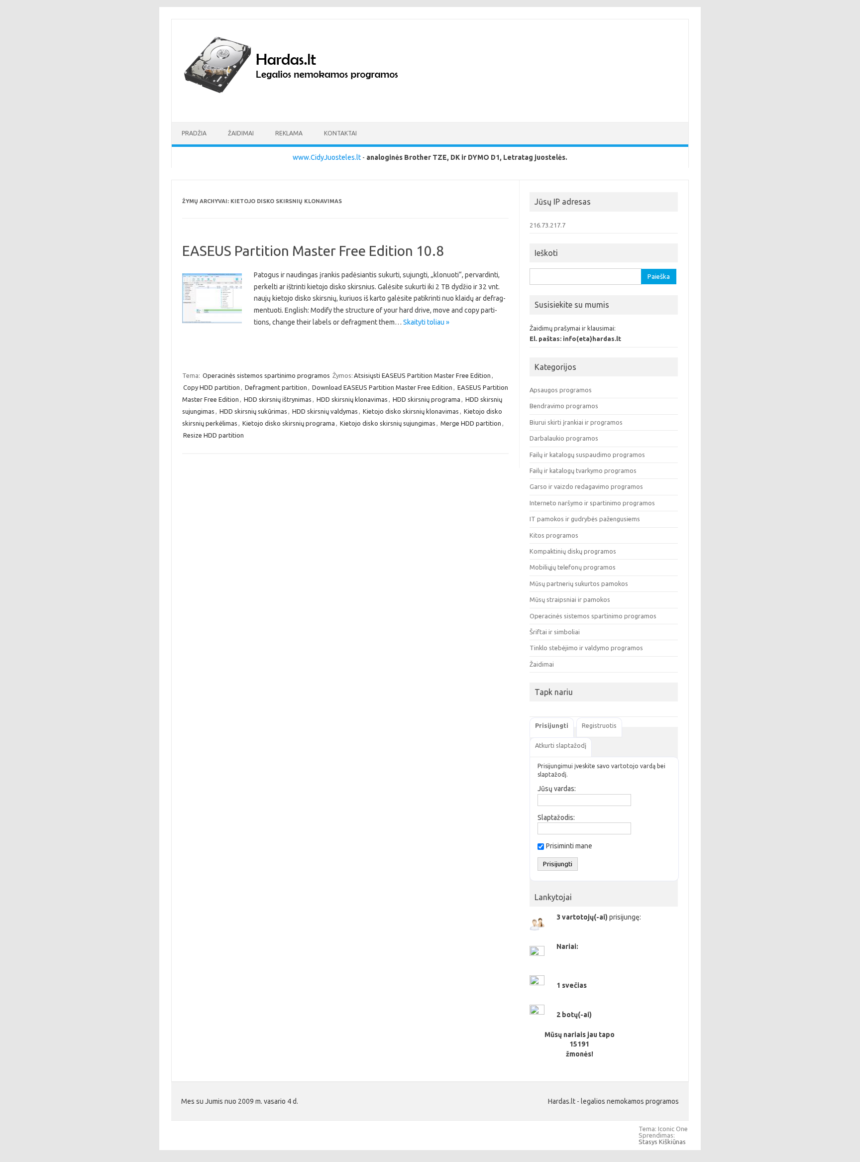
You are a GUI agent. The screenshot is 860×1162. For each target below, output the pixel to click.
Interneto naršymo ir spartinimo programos (592, 502)
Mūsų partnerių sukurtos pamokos (579, 583)
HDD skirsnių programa (426, 399)
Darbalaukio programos (564, 438)
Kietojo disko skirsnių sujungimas (387, 423)
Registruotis (599, 725)
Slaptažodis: (556, 817)
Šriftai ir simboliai (555, 631)
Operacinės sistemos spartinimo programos (266, 375)
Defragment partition (276, 387)
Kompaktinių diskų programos (573, 551)
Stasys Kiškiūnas (662, 1141)
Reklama (289, 133)
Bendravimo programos (564, 405)
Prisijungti (551, 725)
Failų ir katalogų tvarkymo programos (583, 470)
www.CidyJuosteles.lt (327, 157)
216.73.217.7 (547, 225)
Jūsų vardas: (557, 789)
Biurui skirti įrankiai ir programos (576, 422)
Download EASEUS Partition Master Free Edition (382, 387)
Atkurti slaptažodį (560, 745)
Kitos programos (554, 535)
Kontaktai (340, 133)
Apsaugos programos (561, 389)
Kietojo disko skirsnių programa (288, 423)
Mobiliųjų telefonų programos (573, 567)
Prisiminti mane (569, 846)
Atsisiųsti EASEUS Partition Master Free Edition (422, 375)
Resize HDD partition (213, 435)
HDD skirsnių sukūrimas (253, 411)
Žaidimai (241, 133)
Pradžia (194, 133)
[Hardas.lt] (304, 105)
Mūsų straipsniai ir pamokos (570, 599)
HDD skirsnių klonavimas (352, 399)
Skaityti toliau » (426, 322)
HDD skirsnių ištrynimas (278, 399)
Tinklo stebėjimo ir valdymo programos (586, 647)
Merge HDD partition (470, 423)
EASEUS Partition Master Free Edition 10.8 (313, 250)
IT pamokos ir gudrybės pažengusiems (585, 518)
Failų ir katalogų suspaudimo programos (587, 454)
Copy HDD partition (211, 387)
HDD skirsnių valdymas (325, 411)
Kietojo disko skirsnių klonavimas (411, 411)
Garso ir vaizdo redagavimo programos (586, 486)
